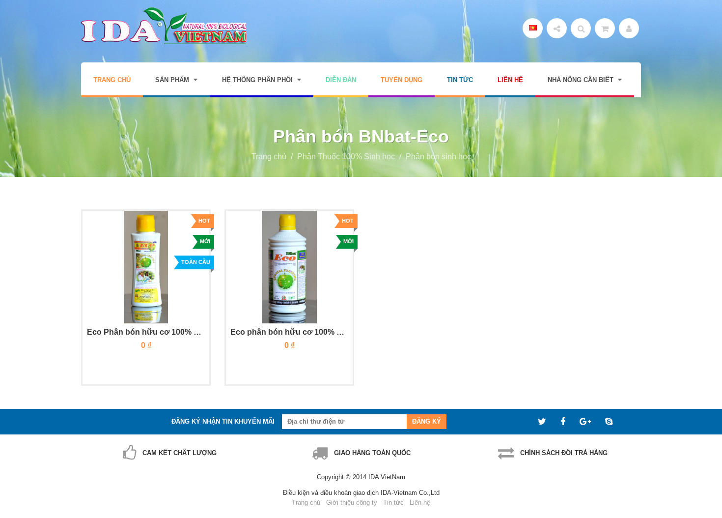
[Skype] (610, 421)
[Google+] (586, 421)
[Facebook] (564, 421)
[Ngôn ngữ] (533, 28)
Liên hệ (420, 502)
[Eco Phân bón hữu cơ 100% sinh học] (146, 267)
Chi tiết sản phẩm (178, 360)
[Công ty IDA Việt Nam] (163, 25)
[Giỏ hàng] (605, 28)
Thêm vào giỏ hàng (116, 360)
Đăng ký (426, 421)
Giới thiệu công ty (351, 502)
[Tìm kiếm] (581, 28)
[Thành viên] (629, 28)
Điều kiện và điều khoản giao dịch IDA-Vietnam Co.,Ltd (361, 492)
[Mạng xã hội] (557, 28)
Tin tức (393, 502)
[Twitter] (543, 421)
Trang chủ (268, 156)
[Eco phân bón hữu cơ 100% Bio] (289, 267)
